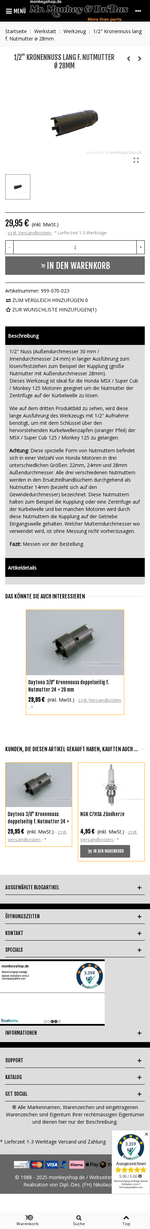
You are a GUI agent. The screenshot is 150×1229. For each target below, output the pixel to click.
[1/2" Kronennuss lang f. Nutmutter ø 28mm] (136, 160)
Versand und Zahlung (82, 1141)
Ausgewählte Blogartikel (32, 887)
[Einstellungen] (138, 10)
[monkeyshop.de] (79, 11)
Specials (14, 950)
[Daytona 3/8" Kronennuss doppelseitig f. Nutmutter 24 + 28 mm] (75, 642)
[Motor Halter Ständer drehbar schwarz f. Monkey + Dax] (128, 58)
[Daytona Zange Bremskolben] (139, 58)
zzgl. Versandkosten (30, 232)
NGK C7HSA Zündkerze (102, 814)
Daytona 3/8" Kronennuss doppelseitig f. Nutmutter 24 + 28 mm (68, 686)
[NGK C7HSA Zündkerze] (111, 785)
